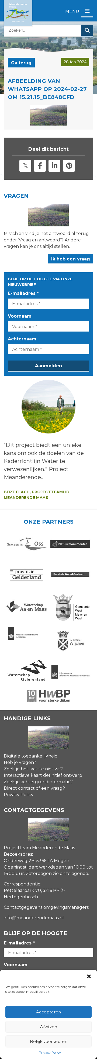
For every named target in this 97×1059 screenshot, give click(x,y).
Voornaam (20, 316)
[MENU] (87, 11)
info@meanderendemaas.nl (34, 917)
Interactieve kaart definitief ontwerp (43, 775)
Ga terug (21, 62)
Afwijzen (48, 1026)
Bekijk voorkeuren (48, 1041)
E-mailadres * (23, 293)
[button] (89, 976)
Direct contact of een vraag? (34, 788)
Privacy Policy (50, 1052)
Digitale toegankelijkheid (31, 756)
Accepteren (48, 1011)
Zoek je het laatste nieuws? (33, 768)
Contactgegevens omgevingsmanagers (46, 907)
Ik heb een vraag (70, 259)
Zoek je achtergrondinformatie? (38, 781)
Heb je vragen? (20, 762)
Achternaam (22, 338)
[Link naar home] (18, 13)
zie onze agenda (70, 873)
